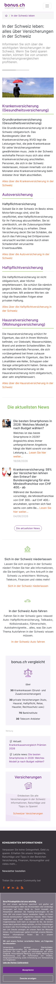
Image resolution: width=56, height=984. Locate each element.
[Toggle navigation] (47, 6)
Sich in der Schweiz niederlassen (28, 585)
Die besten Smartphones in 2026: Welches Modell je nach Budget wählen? (32, 424)
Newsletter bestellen (13, 870)
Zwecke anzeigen (28, 978)
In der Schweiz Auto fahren (28, 641)
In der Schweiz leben (23, 15)
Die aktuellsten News (28, 528)
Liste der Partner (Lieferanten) (15, 963)
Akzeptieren (28, 970)
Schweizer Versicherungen (28, 813)
